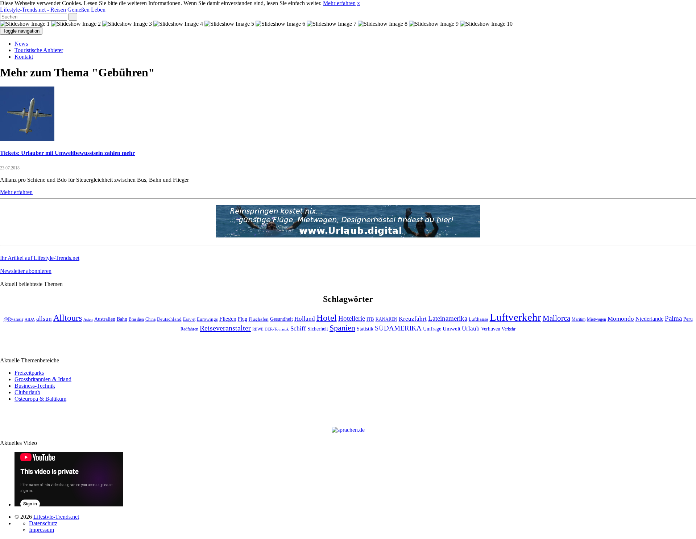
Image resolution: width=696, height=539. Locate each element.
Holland (304, 318)
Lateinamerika (447, 318)
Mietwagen (596, 319)
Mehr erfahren (339, 3)
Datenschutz (43, 523)
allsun (44, 318)
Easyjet (189, 319)
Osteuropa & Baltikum (40, 399)
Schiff (298, 328)
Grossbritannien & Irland (42, 379)
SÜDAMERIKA (398, 328)
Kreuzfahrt (413, 318)
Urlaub (471, 328)
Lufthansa (478, 319)
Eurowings (207, 319)
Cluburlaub (27, 392)
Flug (242, 319)
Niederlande (649, 319)
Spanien (342, 327)
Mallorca (556, 318)
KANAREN (386, 319)
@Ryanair (13, 319)
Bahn (122, 319)
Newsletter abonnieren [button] (25, 271)
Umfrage (432, 329)
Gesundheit (281, 319)
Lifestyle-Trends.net (52, 10)
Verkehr (508, 329)
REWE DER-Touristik (270, 329)
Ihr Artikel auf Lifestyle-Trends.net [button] (39, 258)
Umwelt (451, 329)
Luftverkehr (515, 317)
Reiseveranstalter (225, 328)
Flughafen (259, 319)
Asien (88, 319)
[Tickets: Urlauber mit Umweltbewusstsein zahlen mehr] (27, 139)
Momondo (621, 318)
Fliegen (227, 319)
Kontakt (23, 57)
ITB (370, 319)
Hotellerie (351, 318)
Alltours (67, 318)
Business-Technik (34, 386)
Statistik (365, 329)
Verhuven (490, 329)
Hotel (326, 318)
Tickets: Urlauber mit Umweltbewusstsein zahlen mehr (67, 153)
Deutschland (169, 319)
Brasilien (136, 319)
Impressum (41, 530)
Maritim (578, 319)
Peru (688, 319)
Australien (104, 319)
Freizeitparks (29, 373)
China (150, 319)
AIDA (30, 319)
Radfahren (189, 329)
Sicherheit (317, 329)
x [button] (358, 3)
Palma (673, 318)
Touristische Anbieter (38, 50)
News (21, 44)
